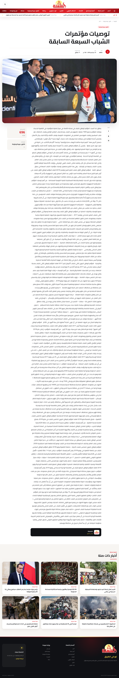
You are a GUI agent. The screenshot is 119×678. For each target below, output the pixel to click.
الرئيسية (115, 21)
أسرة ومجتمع (90, 11)
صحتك (22, 11)
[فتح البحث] (5, 4)
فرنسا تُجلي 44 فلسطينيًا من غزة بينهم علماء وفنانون (59, 624)
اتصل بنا (48, 657)
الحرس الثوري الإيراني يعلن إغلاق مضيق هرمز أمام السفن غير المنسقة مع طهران (49, 15)
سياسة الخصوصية (46, 654)
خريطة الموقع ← (19, 659)
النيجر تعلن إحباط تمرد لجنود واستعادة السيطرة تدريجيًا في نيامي (100, 590)
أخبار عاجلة (101, 11)
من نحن (48, 649)
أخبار (109, 11)
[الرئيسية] (114, 11)
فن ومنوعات (13, 11)
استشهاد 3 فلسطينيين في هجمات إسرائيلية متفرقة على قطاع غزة (98, 625)
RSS (49, 660)
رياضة (44, 11)
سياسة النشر (47, 651)
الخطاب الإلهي (71, 11)
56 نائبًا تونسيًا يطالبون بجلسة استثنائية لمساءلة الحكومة (60, 590)
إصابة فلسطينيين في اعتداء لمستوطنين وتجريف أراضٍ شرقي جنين (22, 625)
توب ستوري (52, 11)
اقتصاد (81, 11)
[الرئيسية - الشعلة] (59, 4)
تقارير (61, 11)
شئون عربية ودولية (33, 11)
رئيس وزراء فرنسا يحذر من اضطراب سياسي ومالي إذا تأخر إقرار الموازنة (21, 590)
